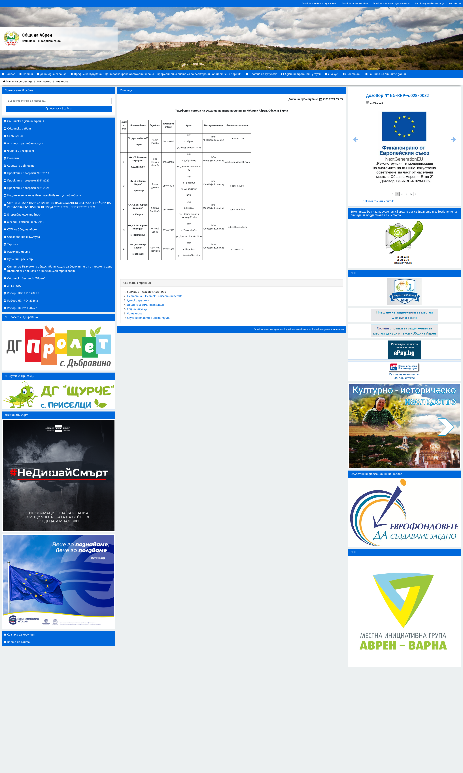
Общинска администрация (145, 304)
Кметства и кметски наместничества (154, 296)
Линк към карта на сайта (355, 3)
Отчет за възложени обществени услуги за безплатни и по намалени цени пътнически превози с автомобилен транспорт (59, 268)
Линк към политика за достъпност (391, 3)
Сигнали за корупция (21, 634)
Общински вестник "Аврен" (26, 278)
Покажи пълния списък (378, 205)
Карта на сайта (18, 642)
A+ (450, 3)
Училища (62, 81)
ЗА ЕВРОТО (14, 285)
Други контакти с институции (148, 317)
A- (455, 3)
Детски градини (138, 300)
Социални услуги (138, 309)
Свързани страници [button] (137, 282)
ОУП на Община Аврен (22, 229)
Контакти (44, 81)
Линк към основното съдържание (319, 3)
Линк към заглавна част (298, 329)
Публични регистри (20, 259)
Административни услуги (25, 143)
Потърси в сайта (60, 108)
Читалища (134, 313)
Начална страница (19, 81)
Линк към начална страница (268, 329)
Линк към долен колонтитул (429, 3)
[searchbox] (59, 101)
